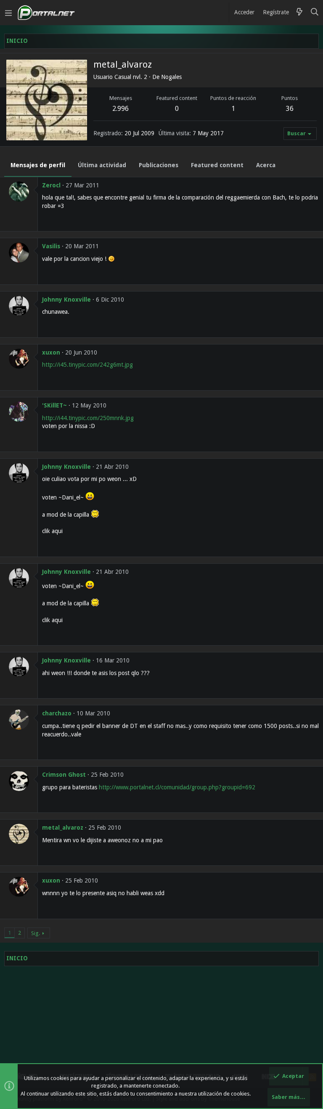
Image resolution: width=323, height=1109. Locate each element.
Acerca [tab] (265, 165)
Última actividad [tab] (102, 165)
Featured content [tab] (217, 165)
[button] (8, 12)
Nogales (171, 77)
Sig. (35, 933)
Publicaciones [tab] (158, 165)
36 (290, 109)
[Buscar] (315, 13)
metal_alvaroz (62, 827)
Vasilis (51, 246)
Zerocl (51, 185)
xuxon (51, 352)
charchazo (56, 713)
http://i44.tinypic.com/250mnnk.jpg (88, 418)
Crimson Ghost (64, 774)
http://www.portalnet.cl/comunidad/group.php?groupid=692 (177, 787)
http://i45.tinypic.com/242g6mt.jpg (87, 364)
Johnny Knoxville (66, 299)
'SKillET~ (54, 405)
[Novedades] (299, 13)
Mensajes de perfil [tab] (38, 165)
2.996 (120, 109)
